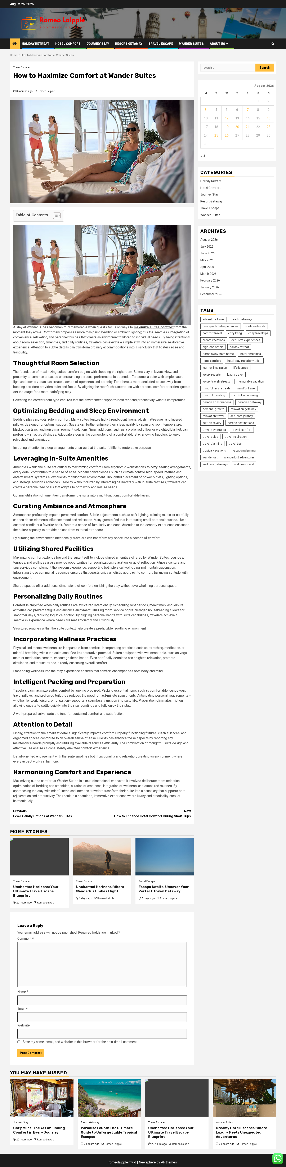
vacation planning (244, 450)
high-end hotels (213, 347)
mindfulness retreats (217, 388)
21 (248, 127)
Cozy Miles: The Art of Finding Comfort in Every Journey (39, 1130)
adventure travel (213, 319)
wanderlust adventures (239, 457)
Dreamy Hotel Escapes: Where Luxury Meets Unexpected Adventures (241, 1132)
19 (227, 127)
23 (269, 127)
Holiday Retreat (35, 44)
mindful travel (246, 388)
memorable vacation (250, 381)
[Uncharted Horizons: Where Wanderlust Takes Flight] (102, 856)
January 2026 (209, 287)
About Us (217, 44)
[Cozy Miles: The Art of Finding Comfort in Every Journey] (41, 1098)
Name (22, 992)
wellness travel (244, 464)
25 (216, 135)
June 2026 (207, 253)
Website (23, 1025)
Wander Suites (191, 44)
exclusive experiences (245, 340)
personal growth (213, 409)
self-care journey (242, 416)
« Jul (203, 156)
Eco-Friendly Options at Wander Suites (42, 813)
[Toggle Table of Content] (54, 215)
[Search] (273, 44)
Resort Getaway (128, 44)
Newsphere (147, 1162)
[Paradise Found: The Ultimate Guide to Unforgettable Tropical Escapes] (109, 1098)
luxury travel (235, 374)
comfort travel (212, 333)
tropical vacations (214, 450)
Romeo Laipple (46, 91)
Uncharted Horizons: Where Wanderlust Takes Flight (100, 889)
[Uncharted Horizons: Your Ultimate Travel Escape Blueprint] (39, 856)
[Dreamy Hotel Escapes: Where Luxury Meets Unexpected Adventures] (244, 1098)
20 (237, 127)
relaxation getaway (243, 409)
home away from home (218, 354)
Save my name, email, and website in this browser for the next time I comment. (80, 1042)
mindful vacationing (245, 395)
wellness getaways (215, 464)
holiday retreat (239, 347)
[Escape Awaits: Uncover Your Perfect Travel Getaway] (164, 856)
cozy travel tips (258, 333)
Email (22, 1009)
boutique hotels (255, 326)
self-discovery (212, 423)
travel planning (212, 443)
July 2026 (206, 246)
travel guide (210, 436)
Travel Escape (160, 44)
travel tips (235, 443)
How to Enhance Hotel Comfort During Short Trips (152, 813)
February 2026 (210, 280)
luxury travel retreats (216, 381)
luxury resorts (212, 374)
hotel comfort (212, 360)
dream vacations (214, 340)
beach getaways (242, 319)
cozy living (235, 333)
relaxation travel (213, 416)
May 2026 (207, 260)
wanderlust (210, 457)
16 (269, 118)
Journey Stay (98, 44)
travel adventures (214, 429)
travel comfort (241, 429)
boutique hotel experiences (220, 326)
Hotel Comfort (68, 44)
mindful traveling (214, 395)
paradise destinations (217, 402)
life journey (240, 367)
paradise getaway (249, 402)
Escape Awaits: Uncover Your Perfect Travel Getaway (164, 889)
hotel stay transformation (244, 360)
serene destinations (241, 423)
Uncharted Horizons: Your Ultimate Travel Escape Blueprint (36, 891)
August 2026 (209, 240)
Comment (25, 939)
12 (227, 118)
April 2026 (207, 267)
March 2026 (208, 273)
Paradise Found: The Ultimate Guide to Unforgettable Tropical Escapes (109, 1132)
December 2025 (211, 294)
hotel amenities (250, 354)
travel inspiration (236, 436)
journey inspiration (215, 367)
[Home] (15, 44)
